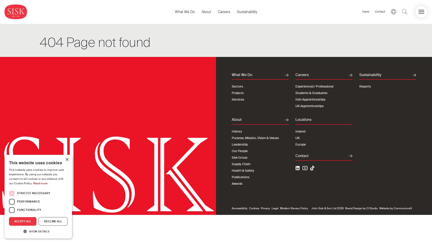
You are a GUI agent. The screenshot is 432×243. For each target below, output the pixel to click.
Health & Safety (243, 171)
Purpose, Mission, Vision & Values (255, 138)
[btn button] (404, 11)
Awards (237, 184)
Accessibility (240, 208)
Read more (40, 183)
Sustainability (247, 11)
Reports (365, 86)
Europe (300, 144)
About (206, 11)
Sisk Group (239, 157)
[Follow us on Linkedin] (298, 168)
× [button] (67, 159)
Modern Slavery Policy (294, 208)
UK (297, 138)
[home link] (15, 11)
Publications (240, 177)
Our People (240, 151)
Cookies (254, 208)
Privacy (265, 208)
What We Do (185, 11)
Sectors (237, 86)
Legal (275, 208)
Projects (238, 93)
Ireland (300, 131)
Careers (224, 11)
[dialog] (38, 196)
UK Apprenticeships (309, 106)
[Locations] (393, 11)
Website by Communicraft (395, 208)
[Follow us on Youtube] (305, 168)
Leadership (240, 144)
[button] (421, 12)
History (237, 131)
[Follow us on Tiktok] (312, 168)
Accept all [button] (23, 221)
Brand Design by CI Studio (361, 208)
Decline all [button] (53, 221)
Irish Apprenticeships (310, 99)
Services (238, 99)
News (365, 12)
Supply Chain (241, 164)
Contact (380, 12)
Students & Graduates (311, 93)
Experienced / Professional (314, 86)
